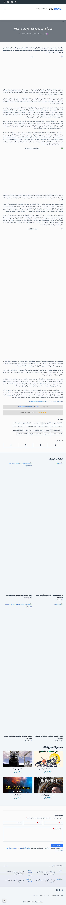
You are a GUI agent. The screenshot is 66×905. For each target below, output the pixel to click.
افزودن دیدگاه (57, 829)
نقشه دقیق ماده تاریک (36, 434)
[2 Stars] (44, 412)
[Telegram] (10, 445)
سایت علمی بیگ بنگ (41, 9)
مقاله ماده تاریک (57, 434)
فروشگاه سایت (55, 895)
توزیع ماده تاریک (43, 427)
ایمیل (39, 823)
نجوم (19, 33)
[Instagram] (8, 2)
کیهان (48, 430)
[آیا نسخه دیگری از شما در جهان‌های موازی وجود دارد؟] (60, 881)
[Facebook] (15, 2)
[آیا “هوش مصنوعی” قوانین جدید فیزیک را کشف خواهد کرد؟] (48, 527)
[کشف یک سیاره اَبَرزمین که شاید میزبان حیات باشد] (29, 873)
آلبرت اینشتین (58, 423)
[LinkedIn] (25, 445)
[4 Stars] (40, 412)
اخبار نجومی (47, 423)
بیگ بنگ (17, 423)
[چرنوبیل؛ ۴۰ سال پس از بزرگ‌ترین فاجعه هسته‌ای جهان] (60, 873)
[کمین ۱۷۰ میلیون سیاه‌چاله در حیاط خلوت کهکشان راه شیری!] (48, 668)
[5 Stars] (38, 412)
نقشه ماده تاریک (22, 434)
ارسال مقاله (35, 895)
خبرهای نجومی (31, 427)
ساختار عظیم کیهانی (18, 427)
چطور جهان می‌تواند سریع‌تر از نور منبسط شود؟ (18, 595)
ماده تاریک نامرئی (18, 430)
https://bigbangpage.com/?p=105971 (28, 407)
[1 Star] (45, 412)
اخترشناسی (37, 423)
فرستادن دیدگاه (57, 845)
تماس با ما (42, 895)
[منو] (5, 8)
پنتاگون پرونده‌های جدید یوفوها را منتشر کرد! (15, 881)
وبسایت (18, 823)
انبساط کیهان (27, 423)
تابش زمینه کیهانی (56, 427)
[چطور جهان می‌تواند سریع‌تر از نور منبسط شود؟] (17, 527)
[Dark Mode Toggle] (4, 900)
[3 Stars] (42, 412)
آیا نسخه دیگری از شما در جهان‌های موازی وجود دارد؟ (45, 881)
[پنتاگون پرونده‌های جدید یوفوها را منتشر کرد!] (29, 881)
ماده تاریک (29, 430)
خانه (62, 895)
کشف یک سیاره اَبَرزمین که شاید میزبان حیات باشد (15, 873)
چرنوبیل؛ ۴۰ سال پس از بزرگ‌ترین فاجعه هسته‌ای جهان (46, 873)
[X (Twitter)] (12, 2)
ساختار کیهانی (57, 430)
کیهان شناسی (24, 33)
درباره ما (48, 895)
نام (60, 823)
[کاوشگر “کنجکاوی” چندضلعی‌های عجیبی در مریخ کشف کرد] (17, 668)
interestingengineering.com (37, 402)
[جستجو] (4, 2)
